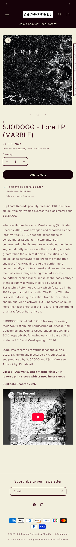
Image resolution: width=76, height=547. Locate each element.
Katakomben (23, 534)
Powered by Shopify (40, 534)
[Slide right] (46, 115)
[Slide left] (30, 115)
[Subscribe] (62, 491)
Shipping (22, 148)
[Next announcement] (69, 4)
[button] (7, 14)
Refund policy (61, 534)
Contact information (58, 539)
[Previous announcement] (6, 4)
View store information (20, 196)
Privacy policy (17, 539)
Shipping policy (36, 539)
